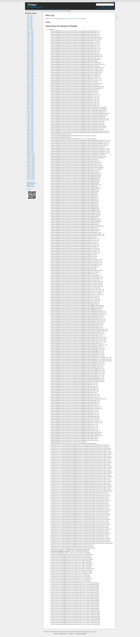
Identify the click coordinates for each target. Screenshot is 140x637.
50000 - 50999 (30, 85)
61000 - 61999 (30, 100)
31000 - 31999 (30, 58)
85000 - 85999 (30, 133)
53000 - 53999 (30, 89)
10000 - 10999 (30, 29)
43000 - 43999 (30, 75)
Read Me (41, 10)
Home (33, 10)
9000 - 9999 (29, 28)
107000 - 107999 (31, 164)
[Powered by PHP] (63, 633)
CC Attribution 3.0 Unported (91, 631)
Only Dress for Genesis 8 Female (58, 10)
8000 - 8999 (29, 26)
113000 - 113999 (31, 172)
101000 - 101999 (31, 155)
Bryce (112, 8)
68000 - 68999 (30, 110)
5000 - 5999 (29, 22)
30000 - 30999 (30, 57)
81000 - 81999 (30, 128)
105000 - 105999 (31, 161)
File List (68, 10)
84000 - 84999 (30, 132)
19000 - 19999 (30, 42)
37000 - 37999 (30, 67)
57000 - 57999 (30, 94)
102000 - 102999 (31, 157)
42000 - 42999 (30, 73)
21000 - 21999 (30, 44)
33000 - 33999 (30, 61)
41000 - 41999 (30, 72)
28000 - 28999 (30, 54)
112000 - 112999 (31, 171)
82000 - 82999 (30, 129)
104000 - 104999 (31, 160)
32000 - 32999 (30, 60)
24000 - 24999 (30, 48)
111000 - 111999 (30, 169)
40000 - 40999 (30, 71)
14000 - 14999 (30, 35)
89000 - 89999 (30, 139)
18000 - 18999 (30, 40)
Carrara (104, 8)
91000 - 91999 (30, 141)
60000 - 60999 (30, 98)
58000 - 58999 (30, 96)
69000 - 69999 (30, 111)
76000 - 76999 (30, 121)
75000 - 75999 (30, 119)
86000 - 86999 (30, 134)
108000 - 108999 (31, 165)
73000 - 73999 (30, 116)
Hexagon (108, 8)
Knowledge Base (32, 183)
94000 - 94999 (30, 146)
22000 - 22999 (30, 46)
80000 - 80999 (30, 126)
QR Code (29, 189)
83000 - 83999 (30, 130)
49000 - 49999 (30, 83)
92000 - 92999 (30, 143)
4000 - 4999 (29, 21)
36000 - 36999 (30, 65)
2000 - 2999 (29, 18)
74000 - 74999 (30, 118)
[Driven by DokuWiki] (83, 633)
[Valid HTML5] (70, 633)
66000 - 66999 (30, 107)
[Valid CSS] (76, 633)
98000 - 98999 (30, 151)
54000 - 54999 (30, 90)
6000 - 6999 (29, 24)
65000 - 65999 (30, 105)
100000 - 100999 (31, 154)
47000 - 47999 (30, 80)
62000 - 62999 (30, 101)
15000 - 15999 (30, 36)
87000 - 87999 (30, 136)
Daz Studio (98, 8)
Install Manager (102, 7)
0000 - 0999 (29, 15)
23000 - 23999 (30, 47)
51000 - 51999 (30, 86)
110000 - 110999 (31, 168)
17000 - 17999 (30, 39)
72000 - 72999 (30, 115)
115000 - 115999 (31, 175)
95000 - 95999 (30, 147)
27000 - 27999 (30, 53)
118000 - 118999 (31, 179)
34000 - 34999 (30, 62)
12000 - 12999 (30, 32)
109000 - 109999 (31, 166)
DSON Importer (110, 7)
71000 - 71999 (30, 114)
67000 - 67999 (30, 108)
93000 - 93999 (30, 144)
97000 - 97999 (30, 150)
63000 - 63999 (30, 103)
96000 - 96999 (30, 148)
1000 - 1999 (29, 17)
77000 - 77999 (30, 122)
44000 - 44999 (30, 76)
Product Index (47, 10)
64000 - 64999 (30, 104)
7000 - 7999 (29, 25)
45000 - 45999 (30, 78)
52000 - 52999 (30, 87)
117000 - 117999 (31, 178)
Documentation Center (34, 7)
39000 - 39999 (30, 69)
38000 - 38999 (30, 68)
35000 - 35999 (30, 64)
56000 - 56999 (30, 93)
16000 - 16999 (30, 37)
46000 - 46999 (30, 79)
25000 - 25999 (30, 50)
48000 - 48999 (30, 82)
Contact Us (31, 185)
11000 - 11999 (30, 30)
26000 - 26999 (30, 51)
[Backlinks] (117, 16)
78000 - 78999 (30, 123)
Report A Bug (31, 186)
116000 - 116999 (31, 176)
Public (36, 10)
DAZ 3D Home (32, 182)
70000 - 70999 (30, 112)
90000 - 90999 (30, 140)
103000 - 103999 (31, 158)
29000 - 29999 (30, 55)
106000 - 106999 (31, 162)
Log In (114, 1)
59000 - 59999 (30, 97)
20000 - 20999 (30, 43)
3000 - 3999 (29, 19)
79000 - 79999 (30, 125)
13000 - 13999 (30, 33)
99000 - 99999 (30, 153)
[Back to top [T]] (117, 18)
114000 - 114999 (31, 173)
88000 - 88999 (30, 137)
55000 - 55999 (30, 92)
